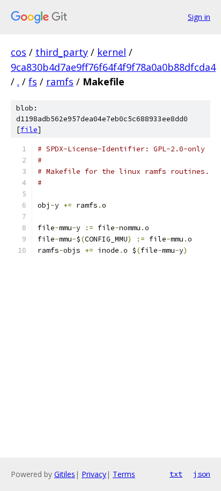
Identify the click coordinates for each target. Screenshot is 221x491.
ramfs (59, 81)
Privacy (94, 474)
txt (176, 474)
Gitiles (64, 474)
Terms (124, 474)
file (29, 129)
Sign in (199, 17)
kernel (111, 52)
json (201, 474)
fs (32, 81)
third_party (61, 52)
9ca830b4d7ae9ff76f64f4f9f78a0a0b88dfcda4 (113, 67)
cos (18, 52)
